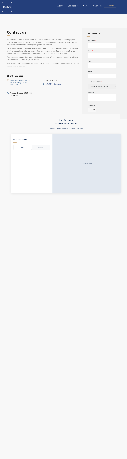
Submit (92, 110)
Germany (40, 147)
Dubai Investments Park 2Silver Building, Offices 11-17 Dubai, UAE (20, 82)
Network (97, 5)
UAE (22, 147)
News (86, 5)
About (60, 5)
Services (72, 5)
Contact (110, 5)
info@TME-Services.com (54, 84)
